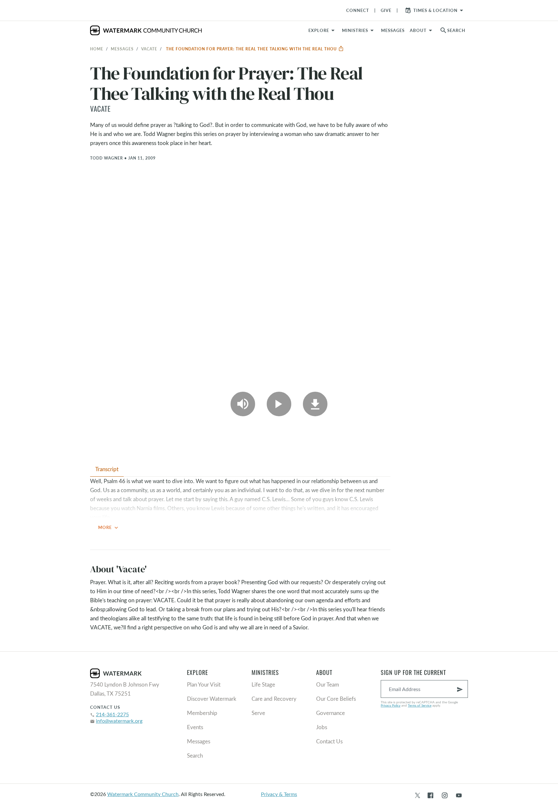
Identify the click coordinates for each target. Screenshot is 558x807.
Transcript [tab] (107, 469)
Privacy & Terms (279, 794)
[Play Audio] (243, 404)
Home (96, 48)
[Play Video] (279, 404)
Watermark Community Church (143, 794)
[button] (358, 30)
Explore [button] (318, 30)
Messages (122, 48)
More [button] (108, 527)
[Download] (315, 404)
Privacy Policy (390, 705)
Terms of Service (419, 705)
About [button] (418, 30)
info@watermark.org (119, 720)
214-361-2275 (112, 714)
